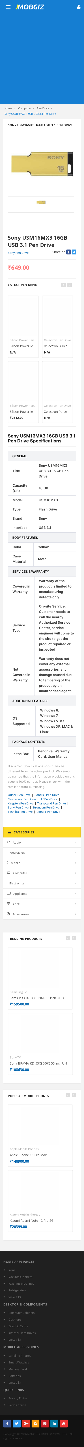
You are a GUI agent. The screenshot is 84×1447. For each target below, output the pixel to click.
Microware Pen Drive (22, 799)
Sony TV (15, 1057)
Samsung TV (18, 992)
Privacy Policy (18, 1398)
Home (8, 108)
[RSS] (35, 1423)
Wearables (17, 853)
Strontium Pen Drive (46, 807)
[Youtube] (64, 1423)
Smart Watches (19, 1362)
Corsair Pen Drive (48, 812)
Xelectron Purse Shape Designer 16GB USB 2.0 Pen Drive (57, 411)
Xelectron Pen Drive (57, 340)
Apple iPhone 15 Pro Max (28, 1155)
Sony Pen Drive (18, 253)
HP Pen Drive (49, 799)
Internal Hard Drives (22, 1333)
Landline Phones (20, 1356)
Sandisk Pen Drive (46, 795)
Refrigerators (18, 1290)
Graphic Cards (18, 1326)
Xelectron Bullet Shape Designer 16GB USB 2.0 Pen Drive (57, 346)
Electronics (16, 883)
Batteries (15, 1376)
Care (16, 904)
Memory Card (18, 1369)
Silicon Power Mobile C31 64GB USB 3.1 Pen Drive (23, 346)
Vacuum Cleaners (20, 1277)
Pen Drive (43, 108)
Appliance (20, 894)
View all (14, 1297)
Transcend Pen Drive (51, 803)
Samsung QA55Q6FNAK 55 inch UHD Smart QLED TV (40, 998)
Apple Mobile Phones (24, 1149)
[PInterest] (45, 1423)
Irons (12, 1270)
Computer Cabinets (22, 1313)
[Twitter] (17, 1423)
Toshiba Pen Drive (20, 812)
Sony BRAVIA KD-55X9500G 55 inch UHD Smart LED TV (40, 1063)
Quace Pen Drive (19, 795)
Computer (24, 108)
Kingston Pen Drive (21, 803)
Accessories (21, 914)
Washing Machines (21, 1283)
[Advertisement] (42, 60)
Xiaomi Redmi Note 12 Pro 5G (32, 1220)
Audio (17, 842)
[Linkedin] (54, 1423)
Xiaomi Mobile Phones (25, 1215)
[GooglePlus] (26, 1423)
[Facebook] (7, 1423)
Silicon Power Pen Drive (23, 340)
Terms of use (17, 1405)
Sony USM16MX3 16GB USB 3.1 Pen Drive (30, 114)
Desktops (15, 1319)
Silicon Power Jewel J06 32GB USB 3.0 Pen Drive (23, 411)
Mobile (15, 863)
